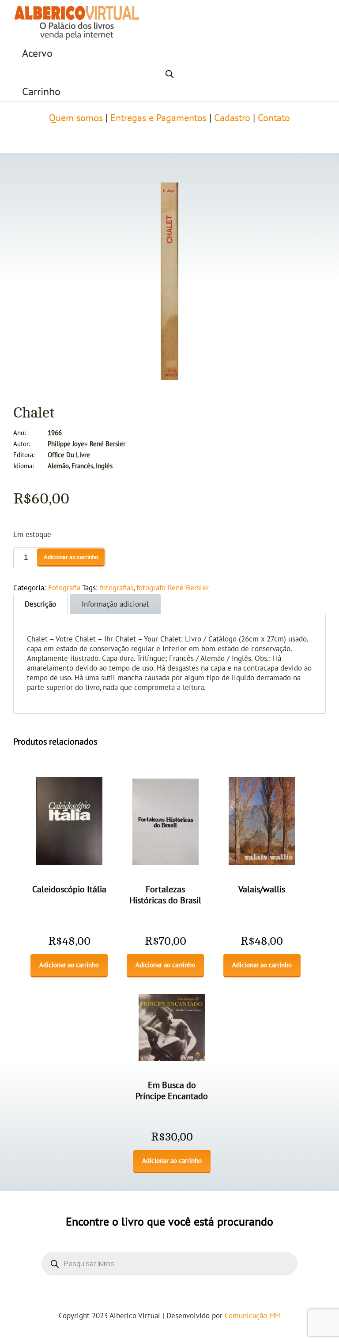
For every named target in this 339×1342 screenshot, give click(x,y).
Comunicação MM (253, 1316)
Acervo (37, 53)
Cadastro (232, 118)
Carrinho (41, 92)
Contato (274, 118)
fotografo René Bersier (172, 588)
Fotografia (64, 588)
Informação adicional (115, 604)
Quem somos (76, 118)
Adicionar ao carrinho (71, 557)
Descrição (40, 604)
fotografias (116, 588)
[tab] (40, 603)
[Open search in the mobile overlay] (169, 72)
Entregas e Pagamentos (158, 118)
